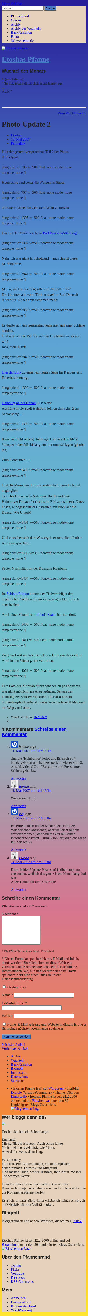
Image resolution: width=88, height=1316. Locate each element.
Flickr (15, 1269)
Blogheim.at (41, 1100)
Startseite (17, 1081)
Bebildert (40, 717)
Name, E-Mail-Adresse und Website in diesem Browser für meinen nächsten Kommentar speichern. (44, 1026)
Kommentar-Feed (23, 1306)
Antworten (18, 778)
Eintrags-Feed (21, 1302)
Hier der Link (11, 372)
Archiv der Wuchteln (26, 28)
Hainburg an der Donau (19, 403)
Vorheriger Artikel (15, 1048)
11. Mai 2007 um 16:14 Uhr (31, 790)
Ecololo (16, 1092)
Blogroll (17, 1068)
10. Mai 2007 (20, 139)
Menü (6, 4)
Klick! (77, 1221)
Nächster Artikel (13, 1044)
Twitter (16, 1265)
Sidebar (16, 4)
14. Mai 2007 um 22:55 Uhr (31, 862)
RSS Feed (18, 1277)
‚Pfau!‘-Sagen (46, 614)
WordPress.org (21, 1310)
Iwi (21, 814)
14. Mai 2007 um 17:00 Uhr (31, 818)
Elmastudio (19, 1096)
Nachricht (10, 914)
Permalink (18, 143)
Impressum (18, 1072)
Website (7, 1016)
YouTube (17, 1273)
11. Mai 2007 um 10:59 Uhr (31, 751)
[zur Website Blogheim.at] (25, 1109)
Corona (16, 20)
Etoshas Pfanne (25, 59)
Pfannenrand (20, 16)
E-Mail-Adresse (14, 1003)
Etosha (16, 135)
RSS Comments (22, 1281)
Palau (15, 36)
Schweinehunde (22, 40)
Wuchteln (17, 1060)
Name (7, 995)
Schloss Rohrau (18, 594)
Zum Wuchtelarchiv (72, 113)
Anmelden (18, 1298)
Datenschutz (19, 1077)
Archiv (16, 24)
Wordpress (56, 1088)
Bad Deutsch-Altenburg (60, 233)
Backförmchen (21, 32)
